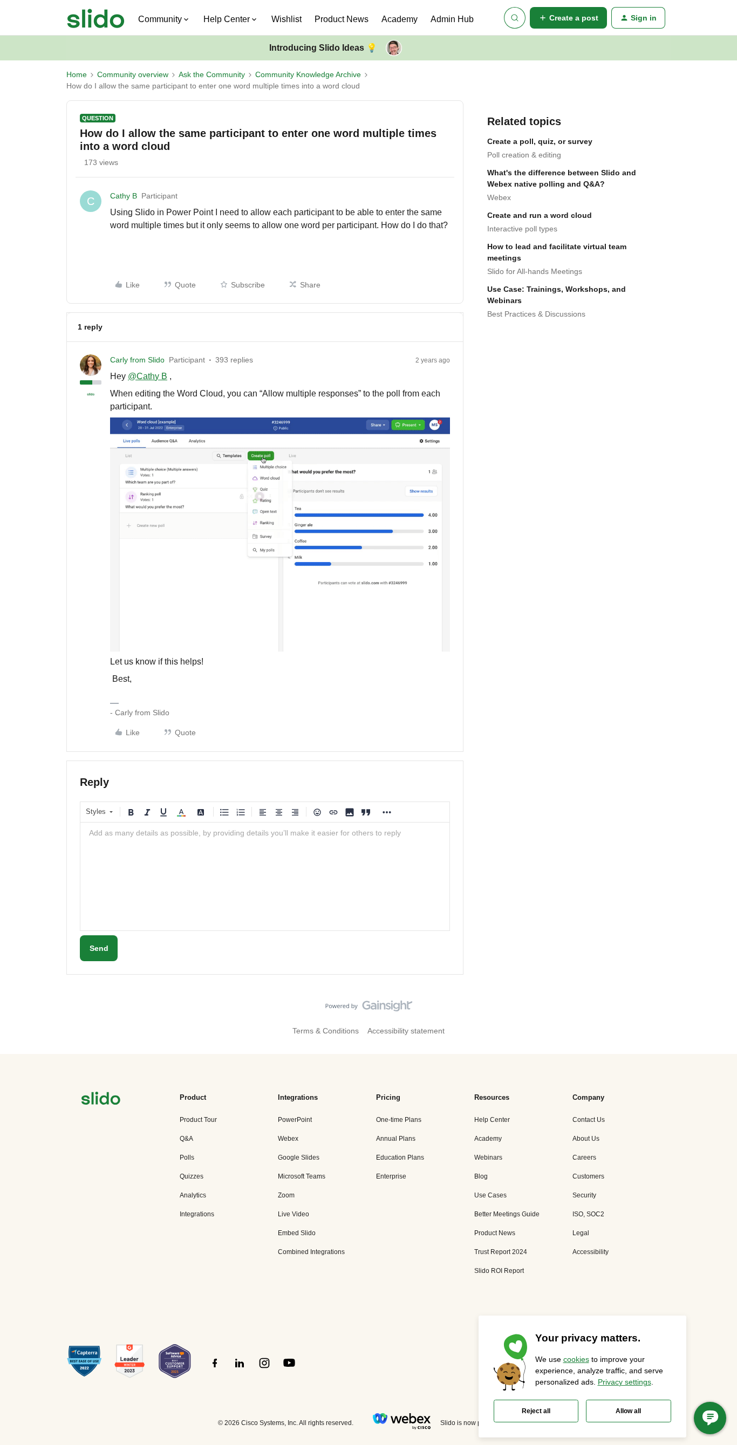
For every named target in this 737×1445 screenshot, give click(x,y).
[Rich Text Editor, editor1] (264, 876)
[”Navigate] (100, 1100)
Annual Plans (395, 1138)
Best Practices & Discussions (536, 314)
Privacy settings (624, 1382)
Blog (481, 1176)
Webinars (488, 1157)
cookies (576, 1359)
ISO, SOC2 (588, 1214)
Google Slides (298, 1157)
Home (76, 74)
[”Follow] (214, 1369)
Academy (399, 19)
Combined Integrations (311, 1252)
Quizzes (191, 1176)
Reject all (536, 1411)
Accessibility (590, 1252)
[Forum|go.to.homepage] (95, 18)
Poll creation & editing (524, 154)
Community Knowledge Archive (308, 74)
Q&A (186, 1138)
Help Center (492, 1120)
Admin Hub (452, 19)
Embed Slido (297, 1233)
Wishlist (286, 19)
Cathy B (123, 195)
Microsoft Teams (301, 1176)
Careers (584, 1157)
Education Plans (400, 1157)
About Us (585, 1138)
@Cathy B (147, 376)
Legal (580, 1233)
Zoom (286, 1195)
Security (584, 1195)
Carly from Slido (137, 359)
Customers (588, 1176)
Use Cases (490, 1195)
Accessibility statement (406, 1030)
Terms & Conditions (325, 1030)
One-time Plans (398, 1120)
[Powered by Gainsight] (368, 1009)
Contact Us (588, 1120)
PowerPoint (295, 1120)
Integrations (197, 1214)
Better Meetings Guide (507, 1214)
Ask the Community (212, 74)
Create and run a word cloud (539, 215)
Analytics (193, 1195)
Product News (341, 19)
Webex (499, 197)
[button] (568, 18)
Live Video (293, 1214)
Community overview (132, 74)
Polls (187, 1157)
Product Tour (198, 1120)
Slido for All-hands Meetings (534, 271)
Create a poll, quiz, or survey (539, 141)
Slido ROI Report (499, 1271)
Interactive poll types (522, 228)
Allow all (628, 1411)
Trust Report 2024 (500, 1252)
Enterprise (391, 1176)
